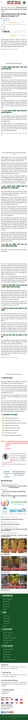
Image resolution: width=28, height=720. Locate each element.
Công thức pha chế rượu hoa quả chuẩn (7, 474)
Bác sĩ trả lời (6, 642)
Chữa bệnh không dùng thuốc (9, 637)
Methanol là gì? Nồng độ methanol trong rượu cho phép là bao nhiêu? (14, 496)
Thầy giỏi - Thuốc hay (8, 632)
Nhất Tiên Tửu (6, 20)
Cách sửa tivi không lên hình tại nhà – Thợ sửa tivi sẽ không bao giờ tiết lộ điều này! (14, 486)
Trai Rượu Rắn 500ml (5, 554)
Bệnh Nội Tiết (6, 601)
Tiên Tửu (19, 44)
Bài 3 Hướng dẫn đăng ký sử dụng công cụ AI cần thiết (12, 519)
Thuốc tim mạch (6, 618)
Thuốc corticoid (6, 615)
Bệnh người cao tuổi (7, 640)
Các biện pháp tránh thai (8, 649)
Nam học (5, 609)
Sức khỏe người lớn (7, 654)
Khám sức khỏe (6, 657)
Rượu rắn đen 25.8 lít (5, 572)
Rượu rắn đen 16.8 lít (5, 590)
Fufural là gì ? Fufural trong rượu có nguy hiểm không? (14, 491)
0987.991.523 (4, 693)
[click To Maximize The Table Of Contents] (3, 28)
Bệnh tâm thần (6, 606)
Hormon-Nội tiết (6, 621)
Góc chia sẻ (11, 7)
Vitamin (4, 626)
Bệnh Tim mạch (6, 604)
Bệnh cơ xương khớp (7, 599)
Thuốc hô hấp (6, 623)
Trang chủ (3, 7)
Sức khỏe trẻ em (6, 652)
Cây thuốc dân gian (7, 635)
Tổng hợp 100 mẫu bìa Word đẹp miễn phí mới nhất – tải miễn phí (18, 473)
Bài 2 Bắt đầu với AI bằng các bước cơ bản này (10, 524)
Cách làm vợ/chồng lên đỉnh (9, 659)
